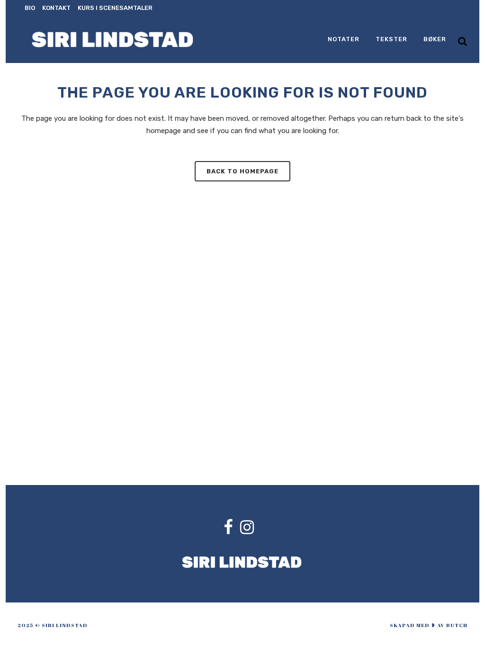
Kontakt (56, 7)
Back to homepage (242, 171)
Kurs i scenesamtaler (115, 7)
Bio (30, 7)
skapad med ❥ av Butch (428, 625)
